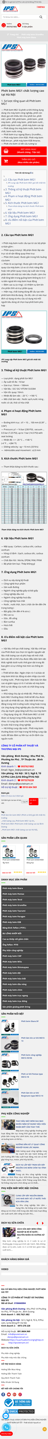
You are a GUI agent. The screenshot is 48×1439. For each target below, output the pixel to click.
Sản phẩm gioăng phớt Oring (16, 1006)
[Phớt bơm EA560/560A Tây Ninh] (9, 851)
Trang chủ (14, 34)
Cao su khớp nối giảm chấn (15, 939)
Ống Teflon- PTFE (10, 944)
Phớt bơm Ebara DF (30, 1021)
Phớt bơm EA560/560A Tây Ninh (11, 861)
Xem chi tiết (6, 873)
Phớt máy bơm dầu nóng (14, 984)
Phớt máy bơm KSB (12, 922)
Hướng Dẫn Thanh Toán (11, 1373)
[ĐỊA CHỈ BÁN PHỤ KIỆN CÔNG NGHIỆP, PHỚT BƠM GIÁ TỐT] (10, 9)
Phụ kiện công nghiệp (13, 950)
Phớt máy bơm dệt (12, 973)
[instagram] (20, 1394)
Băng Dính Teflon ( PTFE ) (14, 927)
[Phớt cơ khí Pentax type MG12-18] (10, 1081)
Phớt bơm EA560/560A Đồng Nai (35, 861)
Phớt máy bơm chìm (12, 990)
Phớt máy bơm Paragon (14, 916)
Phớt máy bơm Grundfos (33, 34)
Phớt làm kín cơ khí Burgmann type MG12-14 (32, 1094)
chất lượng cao (8, 821)
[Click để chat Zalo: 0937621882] (6, 1416)
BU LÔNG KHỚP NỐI (12, 933)
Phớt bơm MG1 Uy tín (25, 821)
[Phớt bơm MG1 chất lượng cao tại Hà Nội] (24, 66)
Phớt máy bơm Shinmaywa (16, 967)
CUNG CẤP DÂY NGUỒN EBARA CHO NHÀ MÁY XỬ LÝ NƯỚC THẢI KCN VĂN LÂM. (31, 1198)
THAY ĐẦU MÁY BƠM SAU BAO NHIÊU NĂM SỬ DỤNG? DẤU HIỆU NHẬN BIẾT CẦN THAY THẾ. (31, 1124)
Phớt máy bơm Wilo (12, 961)
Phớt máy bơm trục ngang (15, 995)
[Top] (44, 1429)
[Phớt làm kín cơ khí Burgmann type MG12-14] (10, 1099)
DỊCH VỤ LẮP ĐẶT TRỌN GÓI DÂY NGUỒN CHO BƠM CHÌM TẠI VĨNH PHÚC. (31, 1168)
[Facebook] (3, 1394)
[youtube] (9, 1394)
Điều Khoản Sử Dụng (10, 1382)
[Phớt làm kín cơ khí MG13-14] (10, 1044)
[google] (15, 1394)
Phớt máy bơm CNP (12, 956)
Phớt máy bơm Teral (12, 899)
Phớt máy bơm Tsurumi (14, 911)
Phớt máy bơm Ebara (26, 37)
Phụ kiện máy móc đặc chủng (19, 1188)
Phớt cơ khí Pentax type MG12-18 (32, 1075)
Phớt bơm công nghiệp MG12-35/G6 (31, 1056)
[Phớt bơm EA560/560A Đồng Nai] (33, 851)
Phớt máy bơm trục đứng (15, 1001)
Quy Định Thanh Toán (10, 1378)
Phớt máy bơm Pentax (13, 894)
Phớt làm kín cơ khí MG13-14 (33, 1039)
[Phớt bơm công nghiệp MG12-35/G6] (10, 1062)
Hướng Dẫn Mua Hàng (10, 1369)
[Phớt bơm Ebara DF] (10, 1027)
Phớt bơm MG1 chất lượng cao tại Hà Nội (19, 829)
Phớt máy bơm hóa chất (14, 978)
